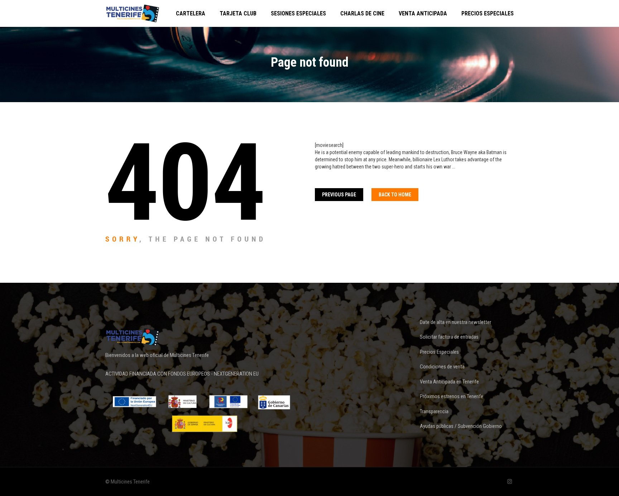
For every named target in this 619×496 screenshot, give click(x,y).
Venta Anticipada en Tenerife (449, 381)
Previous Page (339, 194)
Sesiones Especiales (298, 13)
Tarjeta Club (238, 13)
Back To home (395, 194)
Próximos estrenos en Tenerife (451, 396)
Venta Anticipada (423, 13)
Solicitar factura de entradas (449, 337)
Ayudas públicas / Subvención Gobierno (461, 426)
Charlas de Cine (362, 13)
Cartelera (190, 13)
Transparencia (434, 411)
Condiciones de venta (442, 366)
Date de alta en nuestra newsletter (455, 322)
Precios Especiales (487, 13)
